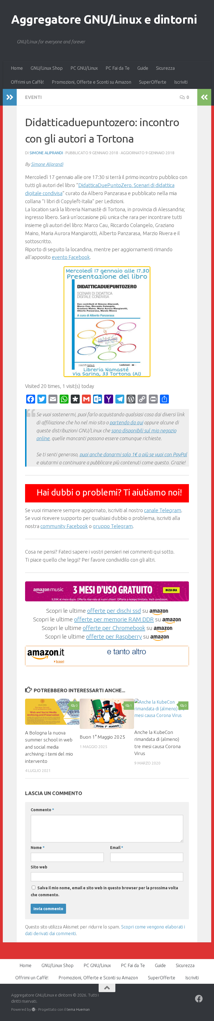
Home (17, 68)
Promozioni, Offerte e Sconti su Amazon (91, 81)
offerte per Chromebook (114, 627)
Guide (142, 68)
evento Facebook (71, 257)
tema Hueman (78, 1009)
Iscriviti (181, 81)
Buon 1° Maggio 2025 (102, 736)
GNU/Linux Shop (47, 68)
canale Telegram (162, 510)
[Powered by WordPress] (33, 1009)
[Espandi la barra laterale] (10, 97)
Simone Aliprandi (46, 153)
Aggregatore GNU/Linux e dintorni (104, 19)
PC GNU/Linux (84, 68)
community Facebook (64, 526)
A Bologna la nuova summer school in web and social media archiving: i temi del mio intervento (49, 747)
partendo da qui (126, 422)
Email (116, 847)
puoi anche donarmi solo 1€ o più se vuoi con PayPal (133, 454)
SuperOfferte (152, 81)
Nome (38, 847)
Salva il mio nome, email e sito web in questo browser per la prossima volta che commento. (104, 891)
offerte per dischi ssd (114, 610)
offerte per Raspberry (114, 636)
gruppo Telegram (113, 526)
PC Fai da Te (118, 68)
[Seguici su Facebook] (199, 999)
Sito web (39, 867)
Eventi (33, 97)
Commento (42, 810)
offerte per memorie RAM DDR (114, 619)
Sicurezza (165, 68)
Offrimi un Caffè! (27, 81)
